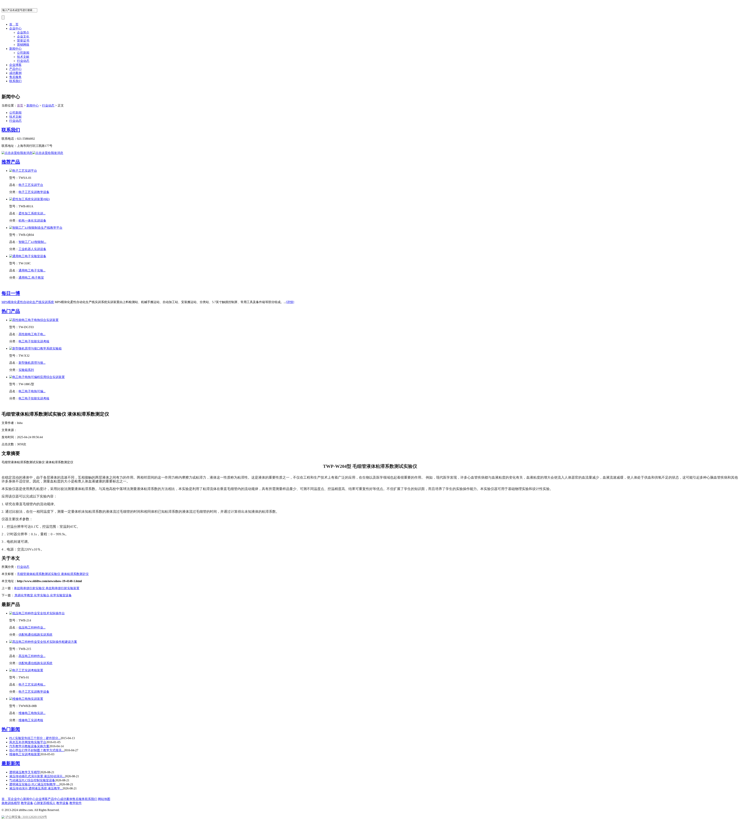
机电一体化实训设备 (32, 220)
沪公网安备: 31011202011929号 (26, 817)
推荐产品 (11, 161)
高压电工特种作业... (31, 656)
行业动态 (23, 60)
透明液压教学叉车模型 (24, 772)
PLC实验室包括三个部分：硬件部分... (35, 738)
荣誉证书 (23, 40)
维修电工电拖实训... (31, 713)
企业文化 (23, 36)
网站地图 (104, 799)
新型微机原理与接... (31, 362)
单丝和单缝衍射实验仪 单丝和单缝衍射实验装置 (46, 588)
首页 (20, 105)
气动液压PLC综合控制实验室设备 (32, 780)
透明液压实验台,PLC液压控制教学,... (34, 784)
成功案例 (15, 73)
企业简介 (23, 32)
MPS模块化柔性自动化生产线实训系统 (28, 302)
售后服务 (15, 77)
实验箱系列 (26, 369)
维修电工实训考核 (30, 720)
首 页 (13, 24)
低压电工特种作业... (31, 627)
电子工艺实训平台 (30, 185)
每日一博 (11, 293)
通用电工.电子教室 (31, 277)
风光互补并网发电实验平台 (27, 742)
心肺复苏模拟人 (45, 803)
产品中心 (15, 69)
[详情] (290, 302)
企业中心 (15, 28)
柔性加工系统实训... (31, 213)
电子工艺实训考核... (31, 684)
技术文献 (23, 56)
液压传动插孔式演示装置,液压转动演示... (37, 776)
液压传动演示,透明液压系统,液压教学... (35, 788)
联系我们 (15, 81)
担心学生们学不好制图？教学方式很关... (36, 750)
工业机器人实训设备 (32, 249)
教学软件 (75, 803)
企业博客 (15, 64)
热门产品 (11, 311)
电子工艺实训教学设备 (33, 192)
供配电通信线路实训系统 (35, 634)
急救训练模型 (11, 803)
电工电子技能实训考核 (33, 341)
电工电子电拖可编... (31, 391)
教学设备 (27, 803)
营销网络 (23, 44)
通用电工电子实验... (31, 270)
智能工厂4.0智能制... (32, 242)
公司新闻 (23, 52)
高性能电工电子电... (31, 334)
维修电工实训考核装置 (24, 754)
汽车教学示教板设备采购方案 (29, 746)
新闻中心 (15, 48)
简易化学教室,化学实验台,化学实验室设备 (43, 595)
